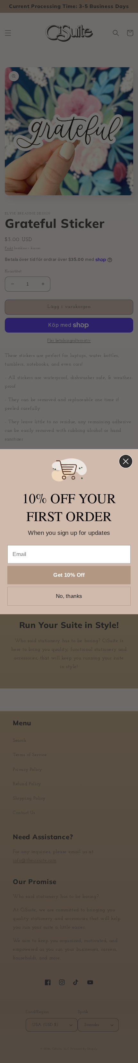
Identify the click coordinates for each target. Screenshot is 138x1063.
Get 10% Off (68, 575)
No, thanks (69, 596)
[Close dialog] (126, 461)
